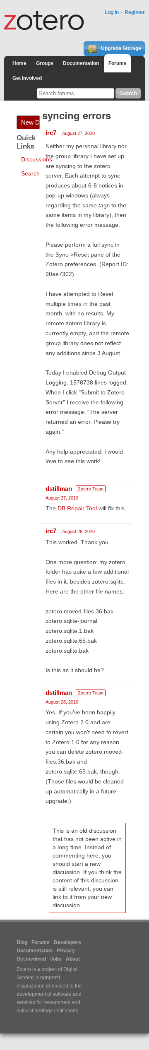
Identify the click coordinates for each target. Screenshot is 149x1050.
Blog (22, 942)
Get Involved (27, 78)
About (73, 959)
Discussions (36, 159)
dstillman (59, 488)
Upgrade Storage (120, 48)
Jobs (56, 959)
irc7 (51, 132)
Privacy (66, 951)
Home (19, 63)
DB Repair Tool (77, 508)
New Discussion (30, 122)
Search (30, 173)
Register (135, 12)
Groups (44, 63)
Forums (117, 63)
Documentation (81, 63)
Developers (67, 942)
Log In (112, 12)
